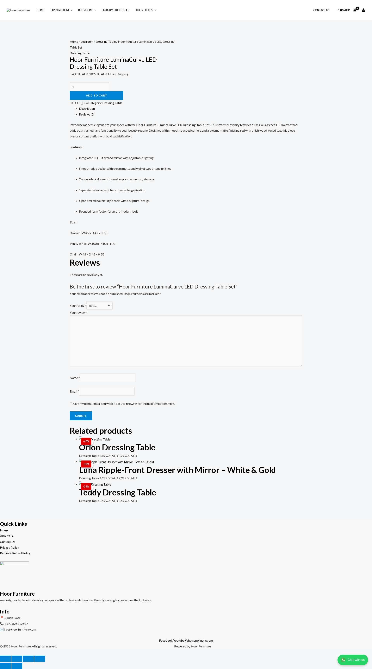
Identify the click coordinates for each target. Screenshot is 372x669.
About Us (6, 536)
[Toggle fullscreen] (16, 659)
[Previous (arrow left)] (5, 666)
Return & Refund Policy (15, 553)
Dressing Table (106, 41)
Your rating (78, 305)
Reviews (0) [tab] (86, 114)
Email (74, 391)
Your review (78, 312)
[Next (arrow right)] (16, 666)
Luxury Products (115, 10)
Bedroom (85, 10)
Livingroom (60, 10)
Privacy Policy (9, 547)
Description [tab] (87, 108)
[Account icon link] (363, 10)
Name (75, 378)
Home (40, 10)
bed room (86, 41)
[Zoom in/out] (5, 659)
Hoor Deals (143, 10)
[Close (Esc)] (39, 659)
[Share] (28, 659)
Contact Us (321, 10)
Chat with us (356, 659)
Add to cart (96, 95)
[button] (70, 10)
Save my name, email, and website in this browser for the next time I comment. (124, 403)
